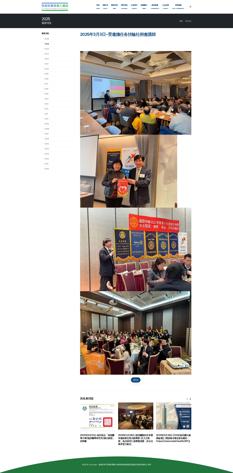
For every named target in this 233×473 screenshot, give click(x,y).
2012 (46, 109)
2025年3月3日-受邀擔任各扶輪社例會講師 (118, 34)
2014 (46, 99)
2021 (46, 64)
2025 (47, 44)
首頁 (180, 21)
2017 (46, 84)
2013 (46, 104)
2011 (46, 114)
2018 (46, 79)
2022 (47, 59)
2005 (47, 144)
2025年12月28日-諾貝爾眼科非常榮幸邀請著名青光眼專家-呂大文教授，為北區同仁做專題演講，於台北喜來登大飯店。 (135, 440)
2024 (47, 49)
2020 (47, 69)
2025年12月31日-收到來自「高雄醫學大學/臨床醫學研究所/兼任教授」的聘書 (97, 438)
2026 (47, 39)
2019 (46, 74)
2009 (47, 124)
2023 (47, 54)
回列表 (135, 380)
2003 (47, 154)
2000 (47, 169)
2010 (46, 119)
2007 (47, 134)
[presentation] (187, 399)
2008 (47, 129)
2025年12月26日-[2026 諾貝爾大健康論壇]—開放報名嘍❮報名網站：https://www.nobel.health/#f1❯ (173, 438)
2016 (46, 89)
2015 (46, 94)
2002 (47, 159)
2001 (46, 164)
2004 (47, 149)
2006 (47, 139)
